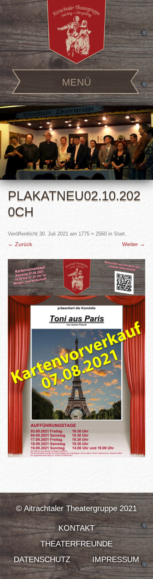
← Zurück (20, 244)
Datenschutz (42, 559)
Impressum (115, 559)
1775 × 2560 (92, 234)
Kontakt (76, 528)
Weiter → (133, 244)
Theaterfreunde (76, 543)
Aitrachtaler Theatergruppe (76, 32)
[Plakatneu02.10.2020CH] (76, 358)
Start (119, 234)
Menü (76, 82)
